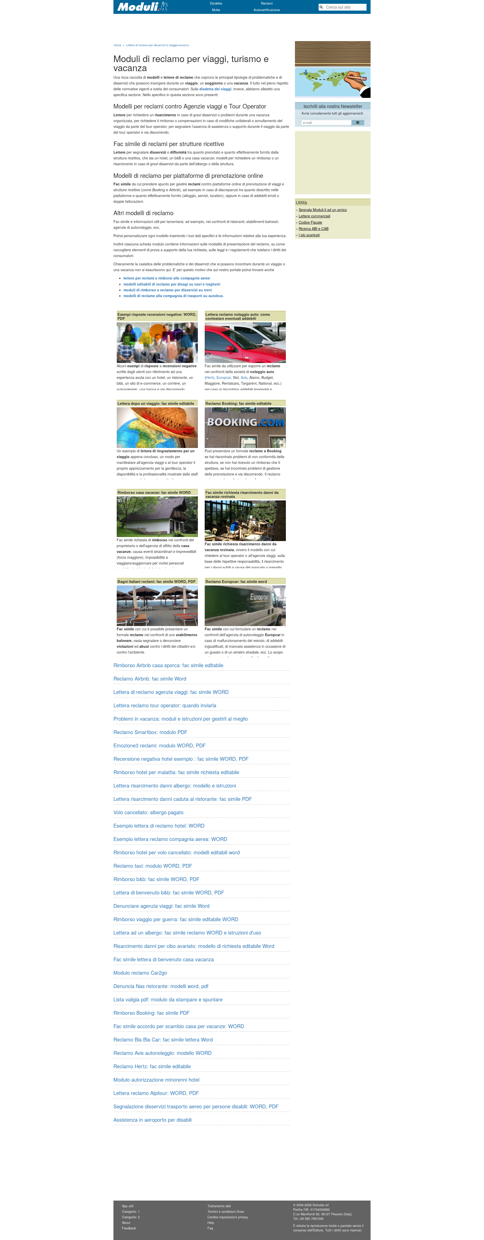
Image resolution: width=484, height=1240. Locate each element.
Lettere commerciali (314, 215)
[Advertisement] (242, 27)
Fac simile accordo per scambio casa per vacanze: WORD (178, 1026)
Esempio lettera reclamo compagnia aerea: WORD (170, 838)
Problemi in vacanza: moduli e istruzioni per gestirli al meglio (180, 718)
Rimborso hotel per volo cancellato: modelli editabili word (176, 852)
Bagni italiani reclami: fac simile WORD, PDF (156, 581)
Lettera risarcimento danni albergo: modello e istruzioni (174, 785)
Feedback (129, 1228)
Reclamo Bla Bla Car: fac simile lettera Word (163, 1039)
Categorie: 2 (131, 1217)
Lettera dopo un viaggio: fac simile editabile (155, 403)
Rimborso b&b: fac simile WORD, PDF (156, 879)
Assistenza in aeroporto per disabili (152, 1119)
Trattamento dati (219, 1206)
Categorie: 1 (131, 1211)
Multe (216, 9)
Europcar (224, 377)
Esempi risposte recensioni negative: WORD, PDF (156, 316)
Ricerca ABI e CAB (313, 228)
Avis (244, 377)
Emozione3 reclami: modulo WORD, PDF (159, 745)
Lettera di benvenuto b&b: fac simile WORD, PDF (168, 892)
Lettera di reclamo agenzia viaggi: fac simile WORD (171, 691)
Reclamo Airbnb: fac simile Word (149, 678)
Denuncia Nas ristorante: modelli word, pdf (160, 986)
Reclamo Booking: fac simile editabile (238, 403)
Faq (210, 1228)
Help (210, 1222)
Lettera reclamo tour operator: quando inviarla (164, 705)
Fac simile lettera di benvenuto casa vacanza (163, 959)
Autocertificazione (267, 9)
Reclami (267, 3)
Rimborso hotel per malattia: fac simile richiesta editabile (176, 772)
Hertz (210, 377)
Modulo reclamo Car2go (140, 972)
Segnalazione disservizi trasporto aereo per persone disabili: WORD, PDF (196, 1106)
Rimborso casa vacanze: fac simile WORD (154, 492)
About (126, 1222)
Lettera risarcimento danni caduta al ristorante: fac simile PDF (182, 798)
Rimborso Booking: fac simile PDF (151, 1012)
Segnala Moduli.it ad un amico (323, 209)
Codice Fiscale (310, 222)
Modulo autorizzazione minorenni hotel (156, 1079)
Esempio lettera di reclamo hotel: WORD (158, 825)
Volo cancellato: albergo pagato (148, 812)
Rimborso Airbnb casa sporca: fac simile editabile (168, 665)
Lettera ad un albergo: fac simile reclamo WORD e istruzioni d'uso (187, 932)
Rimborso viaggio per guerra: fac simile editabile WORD (175, 919)
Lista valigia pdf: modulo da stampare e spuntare (168, 999)
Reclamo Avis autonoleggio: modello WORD (162, 1052)
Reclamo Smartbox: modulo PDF (150, 732)
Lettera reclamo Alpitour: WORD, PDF (156, 1092)
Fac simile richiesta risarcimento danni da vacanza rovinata (242, 494)
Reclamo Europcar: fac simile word (236, 581)
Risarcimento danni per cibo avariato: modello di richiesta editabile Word (193, 945)
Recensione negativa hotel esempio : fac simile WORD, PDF (181, 758)
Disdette (216, 3)
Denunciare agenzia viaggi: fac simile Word (161, 905)
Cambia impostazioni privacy (227, 1217)
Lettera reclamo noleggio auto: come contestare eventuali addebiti (237, 316)
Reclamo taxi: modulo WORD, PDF (152, 865)
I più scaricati (309, 234)
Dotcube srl (321, 1205)
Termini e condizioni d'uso (225, 1211)
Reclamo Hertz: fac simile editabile (152, 1066)
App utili (128, 1206)
